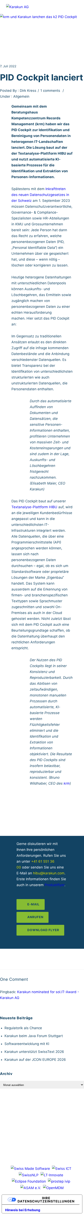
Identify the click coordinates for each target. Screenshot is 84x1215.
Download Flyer (43, 930)
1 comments (50, 91)
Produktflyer (54, 885)
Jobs (46, 1107)
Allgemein (20, 96)
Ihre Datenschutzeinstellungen (46, 1199)
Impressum (21, 1113)
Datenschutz (45, 1113)
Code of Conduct (42, 1120)
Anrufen (35, 917)
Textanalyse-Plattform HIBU (34, 507)
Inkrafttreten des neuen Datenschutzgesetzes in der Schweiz (40, 195)
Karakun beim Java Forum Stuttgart (33, 1036)
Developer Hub (24, 1107)
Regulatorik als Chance (23, 1028)
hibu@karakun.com (48, 873)
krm (67, 783)
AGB (64, 1113)
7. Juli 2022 (8, 66)
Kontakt (61, 1107)
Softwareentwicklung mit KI (26, 1044)
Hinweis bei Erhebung (22, 1210)
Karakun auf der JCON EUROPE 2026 (35, 1060)
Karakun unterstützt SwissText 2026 (34, 1052)
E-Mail (33, 904)
